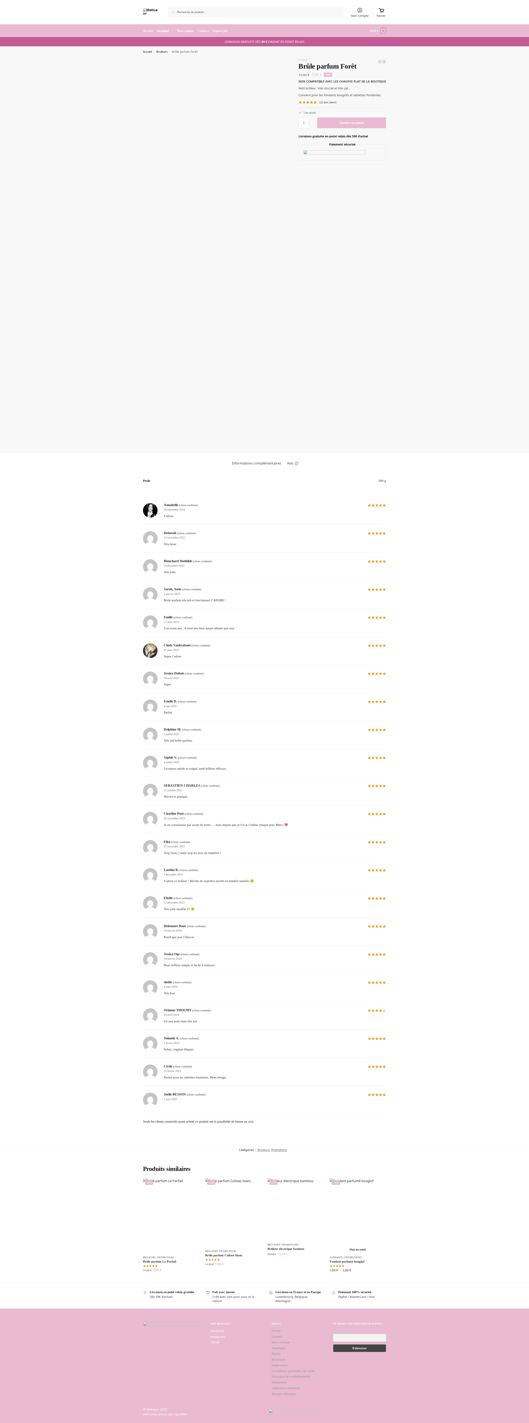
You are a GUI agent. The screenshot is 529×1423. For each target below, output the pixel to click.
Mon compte (360, 16)
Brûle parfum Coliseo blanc (224, 1255)
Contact (277, 1336)
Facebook (217, 1331)
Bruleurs (162, 52)
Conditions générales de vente (293, 1371)
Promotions (279, 1150)
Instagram (217, 1336)
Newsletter (279, 1382)
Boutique (278, 1359)
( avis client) (328, 102)
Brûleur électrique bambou (286, 1249)
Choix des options (358, 1279)
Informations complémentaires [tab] (256, 463)
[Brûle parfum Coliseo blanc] (380, 62)
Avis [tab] (292, 463)
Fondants (336, 1257)
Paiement (278, 1348)
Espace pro (279, 1365)
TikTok (214, 1342)
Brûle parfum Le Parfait (159, 1261)
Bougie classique (284, 1394)
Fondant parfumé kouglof (347, 1261)
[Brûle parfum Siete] (384, 62)
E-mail (337, 1331)
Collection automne (286, 1388)
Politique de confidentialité (291, 1376)
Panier (381, 16)
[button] (378, 31)
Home (276, 1331)
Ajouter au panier (351, 122)
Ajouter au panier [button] (171, 1279)
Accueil (147, 52)
